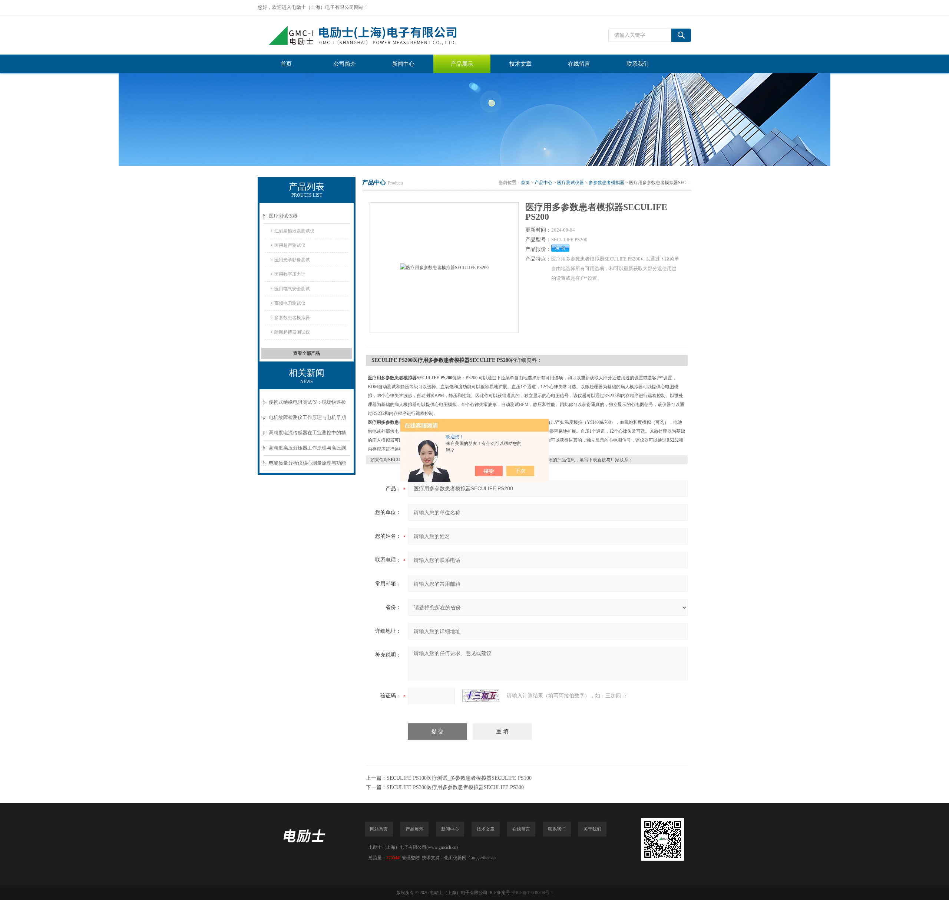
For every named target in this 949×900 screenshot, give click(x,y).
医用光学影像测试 (292, 259)
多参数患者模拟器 (292, 317)
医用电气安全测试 (292, 288)
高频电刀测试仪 (289, 303)
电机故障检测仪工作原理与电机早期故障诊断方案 (307, 420)
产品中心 (543, 182)
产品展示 (462, 64)
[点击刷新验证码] (480, 696)
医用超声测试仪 (289, 245)
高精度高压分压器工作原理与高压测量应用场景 (307, 450)
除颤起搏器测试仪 (292, 332)
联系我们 (637, 64)
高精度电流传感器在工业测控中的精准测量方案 (307, 435)
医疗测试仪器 (283, 216)
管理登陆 (411, 857)
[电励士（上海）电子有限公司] (369, 35)
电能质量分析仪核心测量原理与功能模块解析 (307, 465)
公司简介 (345, 64)
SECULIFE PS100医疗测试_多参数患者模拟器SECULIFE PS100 (459, 778)
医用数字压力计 (289, 274)
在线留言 (579, 64)
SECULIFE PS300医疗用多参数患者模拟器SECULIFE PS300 (455, 787)
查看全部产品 (306, 353)
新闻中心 (403, 64)
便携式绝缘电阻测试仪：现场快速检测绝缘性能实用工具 (307, 404)
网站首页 (379, 829)
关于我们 (592, 829)
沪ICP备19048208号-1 (532, 892)
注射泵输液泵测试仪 (294, 230)
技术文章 (520, 64)
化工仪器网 (455, 857)
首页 (286, 64)
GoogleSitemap (482, 857)
